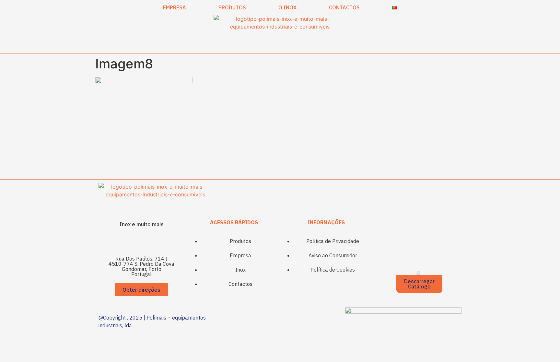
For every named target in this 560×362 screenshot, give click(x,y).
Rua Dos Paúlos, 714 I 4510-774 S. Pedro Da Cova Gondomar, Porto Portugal (141, 266)
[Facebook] (132, 241)
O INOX (287, 7)
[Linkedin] (150, 241)
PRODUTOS (232, 7)
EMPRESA (174, 7)
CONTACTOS (344, 7)
